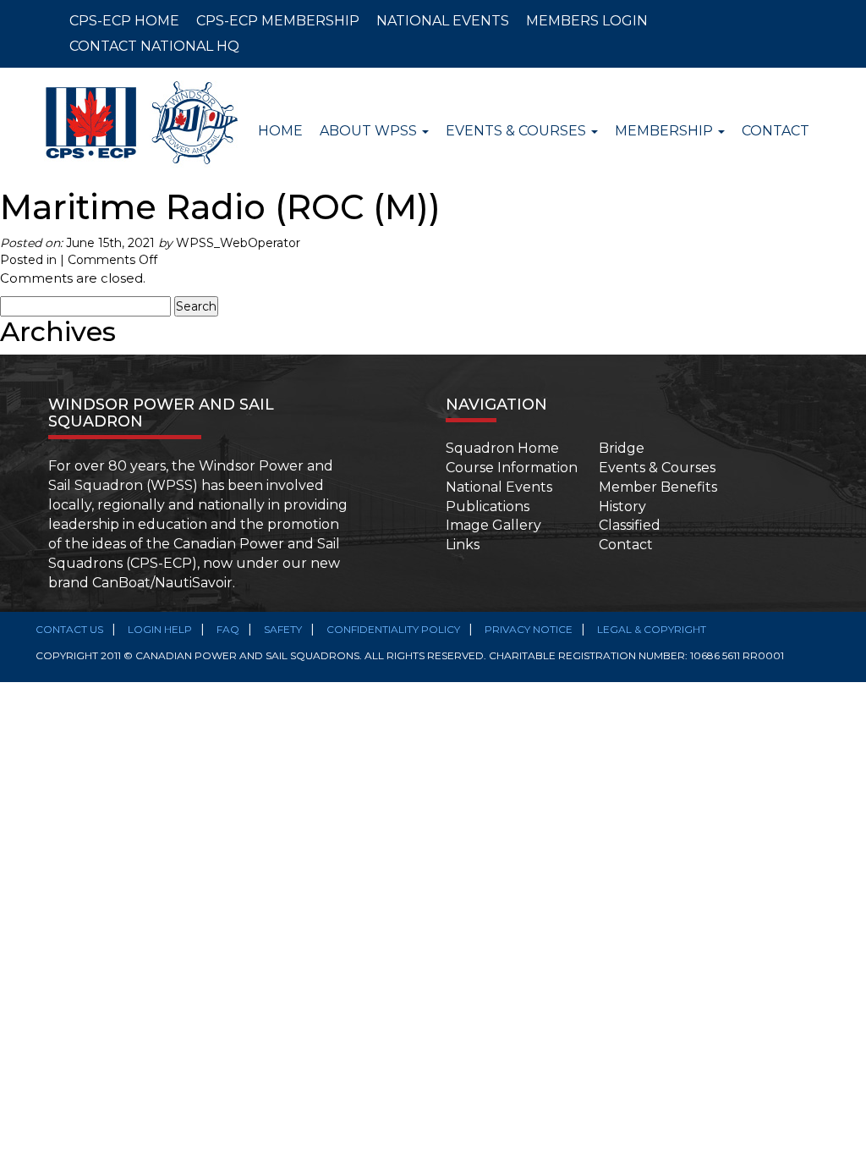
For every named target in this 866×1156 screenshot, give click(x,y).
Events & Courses (657, 468)
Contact (775, 131)
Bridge (621, 448)
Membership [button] (665, 131)
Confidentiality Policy (393, 629)
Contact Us (69, 629)
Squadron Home (502, 448)
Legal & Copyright (651, 629)
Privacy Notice (529, 629)
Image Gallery (493, 525)
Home (280, 131)
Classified (629, 525)
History (622, 506)
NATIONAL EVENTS (442, 21)
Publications (487, 506)
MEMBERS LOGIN (587, 21)
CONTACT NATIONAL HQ (154, 46)
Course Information (512, 468)
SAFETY (283, 629)
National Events (499, 487)
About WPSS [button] (370, 131)
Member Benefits (658, 487)
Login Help (160, 629)
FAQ (227, 629)
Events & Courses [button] (517, 131)
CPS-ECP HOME (124, 21)
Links (463, 545)
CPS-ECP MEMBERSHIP (277, 21)
